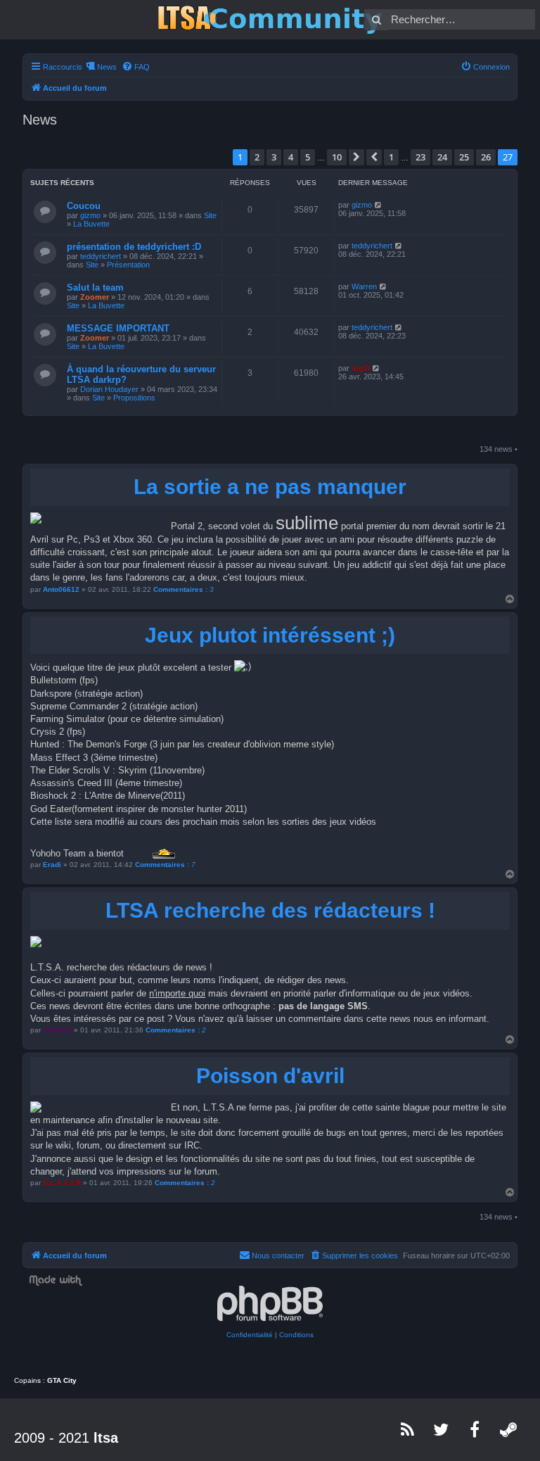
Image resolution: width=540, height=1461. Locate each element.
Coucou (84, 206)
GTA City (62, 1380)
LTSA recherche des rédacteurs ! (270, 910)
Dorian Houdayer (109, 389)
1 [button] (391, 157)
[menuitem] (136, 66)
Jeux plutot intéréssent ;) (270, 635)
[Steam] (509, 1429)
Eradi (52, 864)
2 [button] (257, 157)
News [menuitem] (107, 67)
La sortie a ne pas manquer (270, 486)
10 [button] (337, 157)
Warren (364, 286)
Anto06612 (61, 589)
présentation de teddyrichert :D (134, 246)
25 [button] (464, 157)
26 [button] (486, 157)
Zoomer (94, 297)
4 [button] (290, 157)
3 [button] (273, 157)
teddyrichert (100, 256)
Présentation (128, 264)
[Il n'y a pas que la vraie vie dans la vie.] (270, 19)
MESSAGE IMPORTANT (118, 328)
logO (361, 368)
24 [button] (442, 157)
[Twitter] (442, 1429)
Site (210, 215)
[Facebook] (475, 1429)
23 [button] (420, 157)
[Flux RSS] (408, 1429)
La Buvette (91, 224)
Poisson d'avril (270, 1075)
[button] (356, 157)
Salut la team (95, 287)
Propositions (134, 397)
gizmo (90, 215)
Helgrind (57, 1030)
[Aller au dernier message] (378, 205)
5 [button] (307, 157)
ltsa (106, 1438)
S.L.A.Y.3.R (62, 1183)
